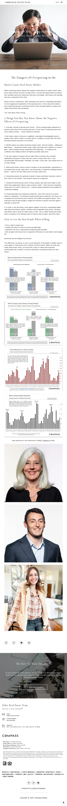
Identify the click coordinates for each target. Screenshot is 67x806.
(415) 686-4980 (11, 720)
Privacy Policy (41, 798)
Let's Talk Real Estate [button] (33, 687)
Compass (43, 751)
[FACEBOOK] (29, 783)
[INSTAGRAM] (33, 783)
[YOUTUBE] (38, 783)
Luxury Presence (38, 788)
